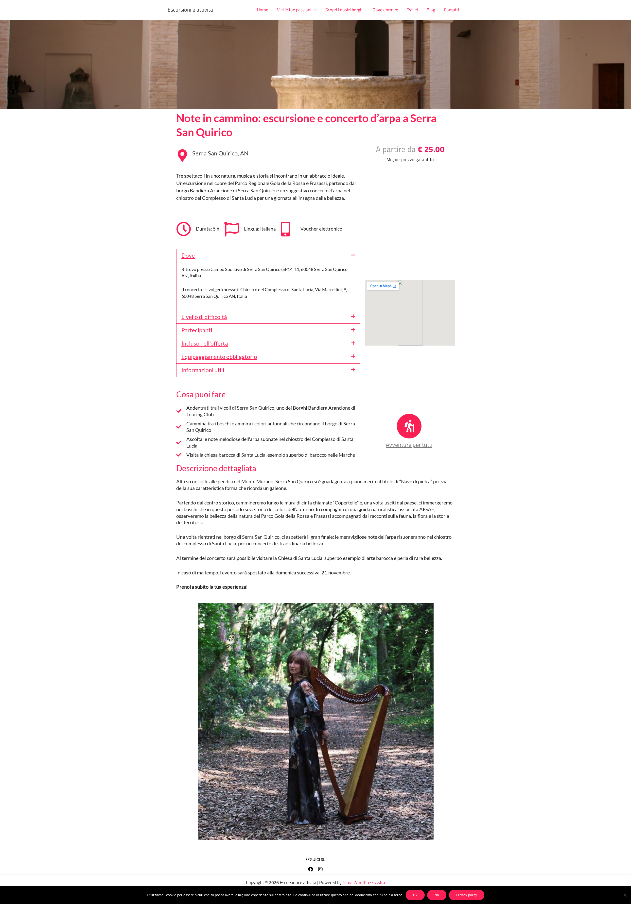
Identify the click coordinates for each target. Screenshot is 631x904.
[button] (297, 10)
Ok (415, 895)
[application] (313, 10)
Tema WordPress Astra (364, 882)
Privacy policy (466, 895)
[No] (624, 895)
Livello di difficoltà (204, 316)
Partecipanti (196, 330)
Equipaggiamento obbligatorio (219, 356)
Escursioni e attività (190, 9)
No (437, 895)
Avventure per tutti (409, 444)
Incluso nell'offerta (204, 343)
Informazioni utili (202, 370)
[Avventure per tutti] (409, 426)
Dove (188, 255)
